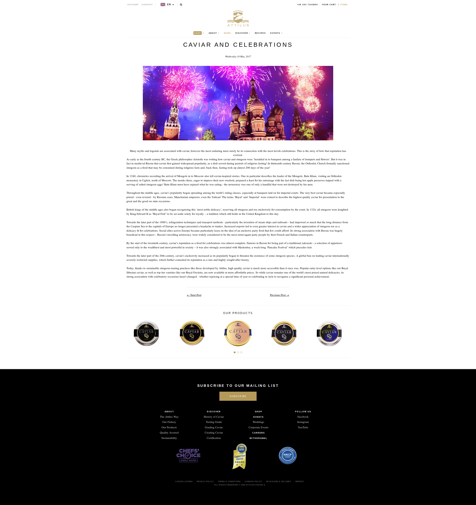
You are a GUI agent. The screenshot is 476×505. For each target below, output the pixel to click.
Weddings (258, 422)
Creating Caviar (214, 432)
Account (133, 5)
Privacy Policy (205, 481)
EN (169, 4)
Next (345, 331)
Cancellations (184, 481)
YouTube (303, 427)
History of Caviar (214, 416)
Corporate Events (258, 427)
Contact (147, 5)
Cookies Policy (253, 481)
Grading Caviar (214, 427)
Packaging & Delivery (278, 481)
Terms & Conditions (229, 481)
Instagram (303, 422)
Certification (214, 438)
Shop (258, 411)
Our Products (169, 427)
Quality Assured (169, 432)
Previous (130, 331)
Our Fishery (169, 422)
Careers (258, 433)
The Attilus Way (169, 416)
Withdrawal (258, 438)
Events (258, 417)
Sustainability (169, 438)
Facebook (303, 416)
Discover (214, 411)
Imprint (299, 481)
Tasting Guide (214, 422)
